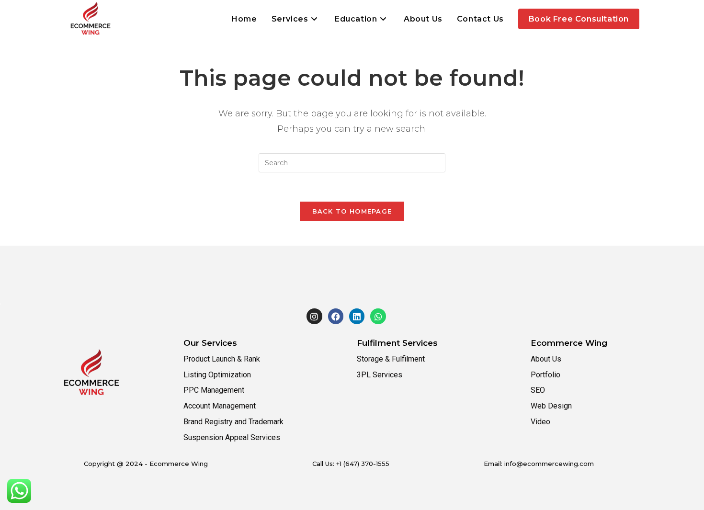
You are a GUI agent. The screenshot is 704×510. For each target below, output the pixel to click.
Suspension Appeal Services (231, 437)
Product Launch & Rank (221, 358)
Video (540, 421)
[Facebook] (335, 316)
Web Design (551, 405)
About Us (546, 358)
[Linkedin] (356, 316)
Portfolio (545, 374)
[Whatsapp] (378, 316)
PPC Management (213, 390)
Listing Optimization (217, 374)
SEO (538, 390)
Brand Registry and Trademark (233, 421)
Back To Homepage (352, 211)
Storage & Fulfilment (391, 358)
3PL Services (379, 374)
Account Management (219, 405)
